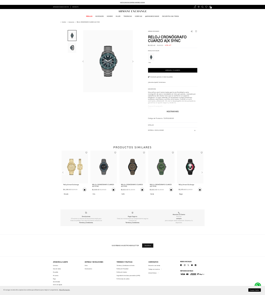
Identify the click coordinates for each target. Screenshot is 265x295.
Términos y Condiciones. (86, 222)
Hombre (64, 22)
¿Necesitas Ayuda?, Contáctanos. (157, 82)
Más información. (64, 290)
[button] (108, 61)
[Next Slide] (264, 2)
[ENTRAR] (195, 7)
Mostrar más (173, 111)
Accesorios (71, 22)
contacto (179, 218)
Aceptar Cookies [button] (254, 290)
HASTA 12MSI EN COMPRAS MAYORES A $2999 (132, 2)
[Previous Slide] (1, 2)
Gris (149, 62)
